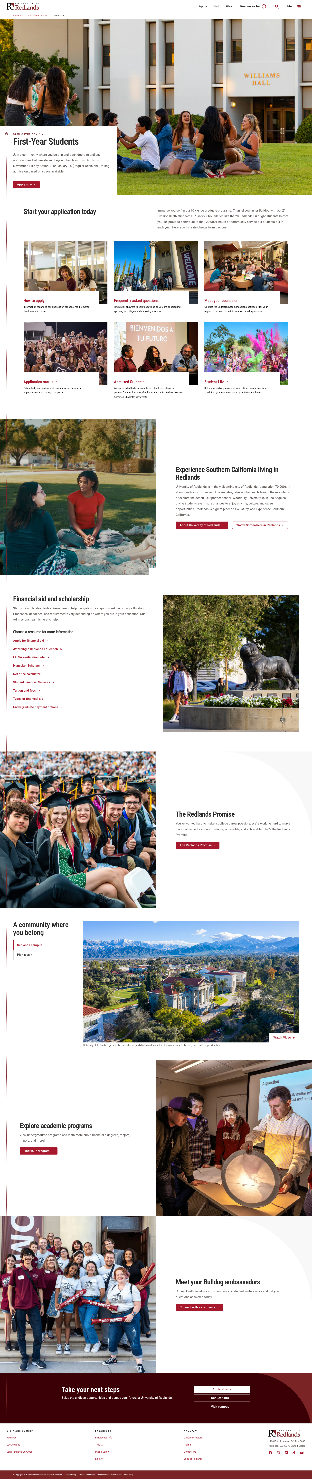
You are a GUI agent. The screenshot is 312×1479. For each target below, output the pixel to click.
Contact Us (190, 1451)
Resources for (250, 6)
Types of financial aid (28, 699)
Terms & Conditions (87, 1475)
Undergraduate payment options (35, 707)
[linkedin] (286, 1453)
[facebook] (270, 1453)
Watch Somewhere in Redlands (258, 525)
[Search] (276, 6)
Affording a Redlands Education (35, 649)
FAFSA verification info (29, 657)
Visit (216, 6)
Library (99, 1458)
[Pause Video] (152, 571)
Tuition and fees (24, 690)
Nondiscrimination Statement (109, 1475)
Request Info (220, 1398)
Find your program (37, 1151)
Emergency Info (103, 1437)
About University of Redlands (200, 525)
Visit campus (220, 1406)
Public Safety (102, 1451)
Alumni (187, 1444)
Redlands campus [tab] (29, 945)
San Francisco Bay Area (19, 1451)
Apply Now (220, 1389)
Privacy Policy (70, 1475)
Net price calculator (26, 674)
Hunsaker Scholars (26, 665)
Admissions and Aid (38, 15)
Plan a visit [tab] (24, 955)
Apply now (24, 184)
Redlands (18, 15)
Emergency (128, 1475)
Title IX (99, 1444)
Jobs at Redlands (193, 1458)
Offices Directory (193, 1437)
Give (229, 6)
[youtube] (302, 1453)
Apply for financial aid (28, 641)
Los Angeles (13, 1444)
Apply (203, 6)
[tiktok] (294, 1453)
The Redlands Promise (196, 845)
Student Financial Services (31, 682)
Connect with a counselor (197, 1307)
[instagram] (278, 1453)
